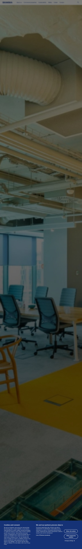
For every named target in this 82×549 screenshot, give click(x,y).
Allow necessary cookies (71, 536)
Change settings (69, 540)
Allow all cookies (71, 531)
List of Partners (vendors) (43, 535)
